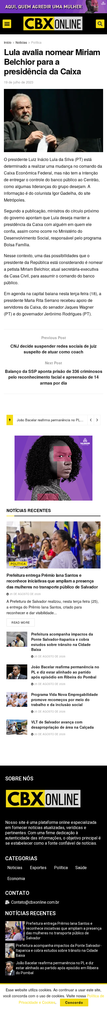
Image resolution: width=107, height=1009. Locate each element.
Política (36, 42)
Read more (23, 621)
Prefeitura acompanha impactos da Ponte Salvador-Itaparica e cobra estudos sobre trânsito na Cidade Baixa (62, 641)
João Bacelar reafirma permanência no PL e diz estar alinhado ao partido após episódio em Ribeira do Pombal (65, 672)
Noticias (21, 42)
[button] (7, 24)
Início (7, 42)
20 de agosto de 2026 (49, 734)
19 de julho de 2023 (18, 82)
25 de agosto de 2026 (25, 594)
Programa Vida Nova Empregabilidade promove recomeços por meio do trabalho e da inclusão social (64, 699)
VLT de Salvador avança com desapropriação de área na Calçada (62, 724)
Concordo (74, 1002)
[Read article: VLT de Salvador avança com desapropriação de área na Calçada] (16, 727)
